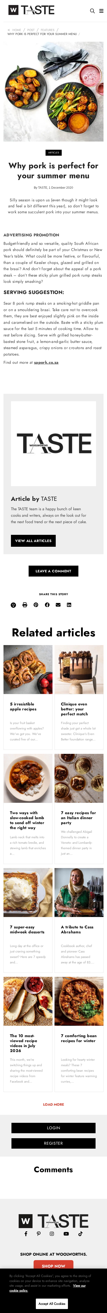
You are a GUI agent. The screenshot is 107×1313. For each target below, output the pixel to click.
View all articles (33, 540)
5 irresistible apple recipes (24, 706)
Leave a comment (53, 571)
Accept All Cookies (52, 1303)
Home (16, 30)
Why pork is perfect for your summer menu (42, 34)
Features (47, 30)
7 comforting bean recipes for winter (79, 1038)
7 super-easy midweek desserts (27, 929)
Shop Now (53, 1266)
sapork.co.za (46, 362)
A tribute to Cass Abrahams (77, 929)
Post (31, 30)
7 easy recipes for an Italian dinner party (78, 818)
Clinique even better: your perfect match (75, 709)
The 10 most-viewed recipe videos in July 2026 (23, 1043)
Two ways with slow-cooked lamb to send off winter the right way (27, 820)
